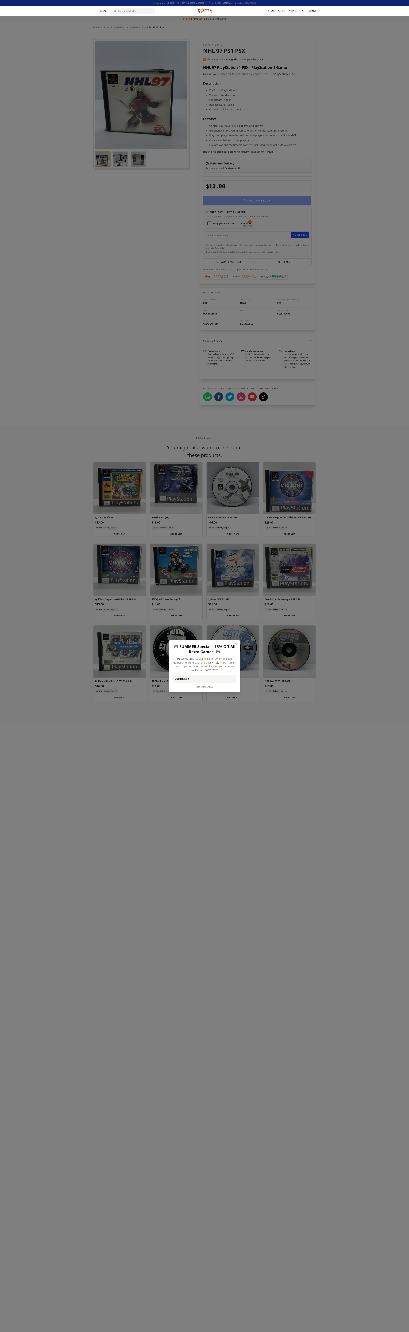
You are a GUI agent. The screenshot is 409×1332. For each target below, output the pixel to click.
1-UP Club (270, 10)
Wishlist (281, 10)
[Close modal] (236, 644)
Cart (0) (312, 10)
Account (292, 10)
